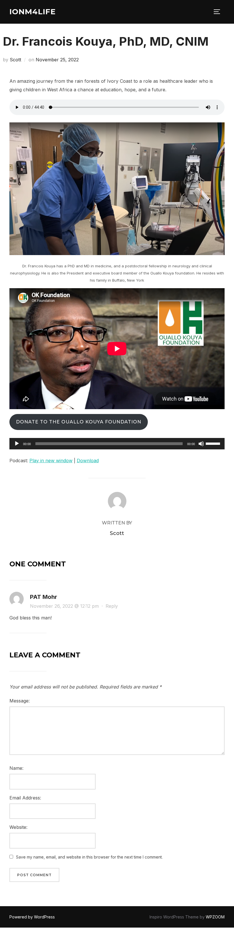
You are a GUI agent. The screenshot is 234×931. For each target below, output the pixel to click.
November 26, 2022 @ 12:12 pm (65, 606)
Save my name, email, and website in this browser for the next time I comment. (89, 857)
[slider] (214, 443)
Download (88, 460)
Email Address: (25, 798)
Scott (15, 59)
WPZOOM (215, 916)
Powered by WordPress (32, 916)
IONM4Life (32, 11)
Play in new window (50, 460)
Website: (18, 827)
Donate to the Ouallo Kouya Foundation (78, 422)
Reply (112, 606)
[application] (117, 443)
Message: (19, 701)
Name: (16, 768)
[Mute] (201, 444)
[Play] (17, 444)
